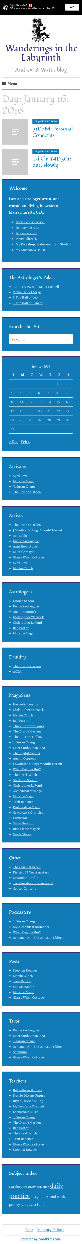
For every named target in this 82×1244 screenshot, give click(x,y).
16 (67, 402)
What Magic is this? (27, 769)
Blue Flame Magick (26, 829)
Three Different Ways (28, 726)
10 (12, 402)
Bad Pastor (21, 628)
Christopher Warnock (28, 617)
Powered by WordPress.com (41, 1239)
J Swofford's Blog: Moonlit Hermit (37, 530)
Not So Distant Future (29, 1095)
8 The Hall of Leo (25, 297)
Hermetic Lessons (26, 704)
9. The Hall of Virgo (27, 292)
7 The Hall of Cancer (28, 303)
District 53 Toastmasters (31, 872)
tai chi (42, 1204)
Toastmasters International (33, 883)
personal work (53, 1196)
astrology (15, 1187)
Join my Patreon (27, 227)
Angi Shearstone (25, 546)
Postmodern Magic (26, 807)
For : (29, 1229)
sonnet (32, 1205)
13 (40, 402)
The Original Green (27, 867)
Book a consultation (30, 222)
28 (49, 420)
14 (49, 402)
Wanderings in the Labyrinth (41, 53)
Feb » (25, 441)
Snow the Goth (23, 823)
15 (58, 402)
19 (30, 411)
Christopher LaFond (27, 622)
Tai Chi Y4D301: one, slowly (51, 162)
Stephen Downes (25, 970)
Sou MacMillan (23, 986)
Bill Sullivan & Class (27, 1090)
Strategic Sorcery (25, 780)
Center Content (24, 888)
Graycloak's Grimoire (28, 812)
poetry (14, 1204)
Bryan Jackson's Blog (28, 1101)
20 (40, 411)
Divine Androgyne (26, 541)
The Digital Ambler (26, 753)
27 (40, 420)
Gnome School (23, 601)
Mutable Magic (23, 481)
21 (49, 411)
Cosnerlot (20, 818)
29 (58, 420)
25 (21, 420)
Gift (72, 7)
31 (12, 429)
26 (30, 420)
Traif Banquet (23, 802)
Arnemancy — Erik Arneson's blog (37, 937)
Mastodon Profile (25, 877)
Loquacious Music (25, 1112)
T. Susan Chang (24, 486)
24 (12, 420)
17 (12, 411)
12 (30, 402)
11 (21, 402)
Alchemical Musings (27, 791)
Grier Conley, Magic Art (30, 747)
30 (67, 420)
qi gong (24, 1205)
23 (67, 411)
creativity (29, 1187)
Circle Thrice (22, 834)
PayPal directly (26, 238)
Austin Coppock (24, 611)
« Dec (13, 441)
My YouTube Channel (28, 1106)
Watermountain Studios (53, 244)
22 (58, 411)
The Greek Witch (25, 774)
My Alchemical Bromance (31, 927)
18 (21, 411)
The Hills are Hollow (27, 736)
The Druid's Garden (27, 492)
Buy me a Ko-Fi (26, 233)
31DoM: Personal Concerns (52, 132)
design (35, 1196)
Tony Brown (22, 981)
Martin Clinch (23, 568)
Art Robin (20, 535)
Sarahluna (20, 1052)
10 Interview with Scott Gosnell (36, 286)
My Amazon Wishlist (30, 250)
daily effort (43, 1187)
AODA (17, 671)
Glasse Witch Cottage (28, 557)
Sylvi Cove (20, 476)
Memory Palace (50, 1229)
